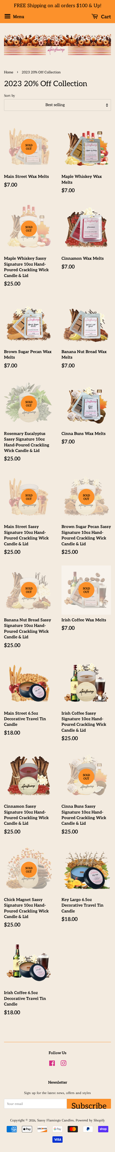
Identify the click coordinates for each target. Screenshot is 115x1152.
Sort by (9, 95)
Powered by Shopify (90, 1120)
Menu (18, 16)
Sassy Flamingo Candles (55, 1120)
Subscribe (88, 1105)
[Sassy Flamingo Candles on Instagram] (63, 1064)
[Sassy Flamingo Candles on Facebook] (52, 1064)
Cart (105, 17)
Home (8, 72)
